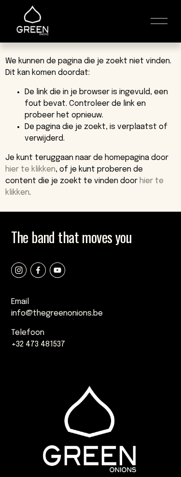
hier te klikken (30, 169)
